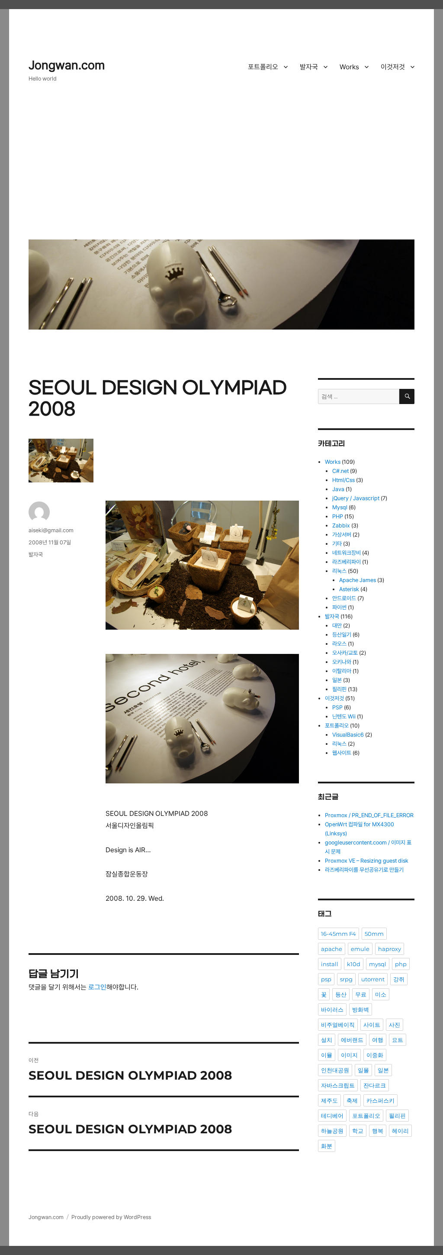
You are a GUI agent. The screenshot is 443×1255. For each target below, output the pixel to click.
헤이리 (400, 1130)
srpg (346, 979)
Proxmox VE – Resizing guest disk (366, 860)
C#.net (340, 471)
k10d (353, 964)
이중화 (374, 1054)
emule (360, 948)
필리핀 (339, 689)
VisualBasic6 (348, 734)
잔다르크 (374, 1085)
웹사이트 (341, 753)
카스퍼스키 (380, 1100)
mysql (377, 964)
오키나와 (341, 662)
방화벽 (360, 1009)
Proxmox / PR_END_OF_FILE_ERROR (369, 815)
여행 (377, 1039)
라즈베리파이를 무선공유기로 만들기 (364, 870)
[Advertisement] (223, 167)
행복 (377, 1130)
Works (349, 67)
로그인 (97, 987)
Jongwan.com (67, 65)
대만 (337, 625)
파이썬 (339, 607)
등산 (341, 994)
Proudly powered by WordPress (111, 1217)
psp (326, 979)
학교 (357, 1130)
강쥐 (398, 979)
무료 (360, 994)
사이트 (371, 1024)
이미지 (349, 1054)
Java (338, 489)
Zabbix (341, 525)
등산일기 (341, 634)
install (329, 964)
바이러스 (332, 1009)
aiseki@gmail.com (51, 530)
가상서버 (341, 534)
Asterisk (349, 589)
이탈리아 (341, 671)
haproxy (389, 948)
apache (331, 948)
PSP (337, 707)
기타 (337, 543)
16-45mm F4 (338, 933)
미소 (380, 994)
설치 (326, 1039)
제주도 (329, 1100)
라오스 (339, 643)
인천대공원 (335, 1070)
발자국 (309, 67)
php (401, 964)
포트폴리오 (263, 67)
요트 (397, 1039)
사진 (394, 1024)
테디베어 (332, 1115)
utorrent (373, 979)
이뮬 (326, 1054)
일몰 (363, 1070)
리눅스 (339, 571)
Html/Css (343, 480)
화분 (326, 1145)
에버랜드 (352, 1039)
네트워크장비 (346, 553)
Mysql (339, 507)
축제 (352, 1100)
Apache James (357, 580)
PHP (337, 516)
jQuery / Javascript (355, 498)
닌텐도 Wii (344, 716)
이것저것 (393, 67)
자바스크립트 (338, 1085)
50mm (374, 933)
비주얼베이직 (338, 1024)
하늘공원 (332, 1130)
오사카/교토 (345, 653)
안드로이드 (344, 598)
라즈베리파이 (346, 562)
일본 (337, 680)
